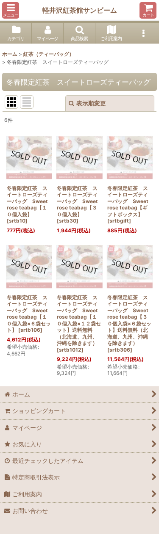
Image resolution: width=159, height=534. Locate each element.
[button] (10, 10)
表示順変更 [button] (91, 103)
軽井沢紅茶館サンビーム (79, 10)
